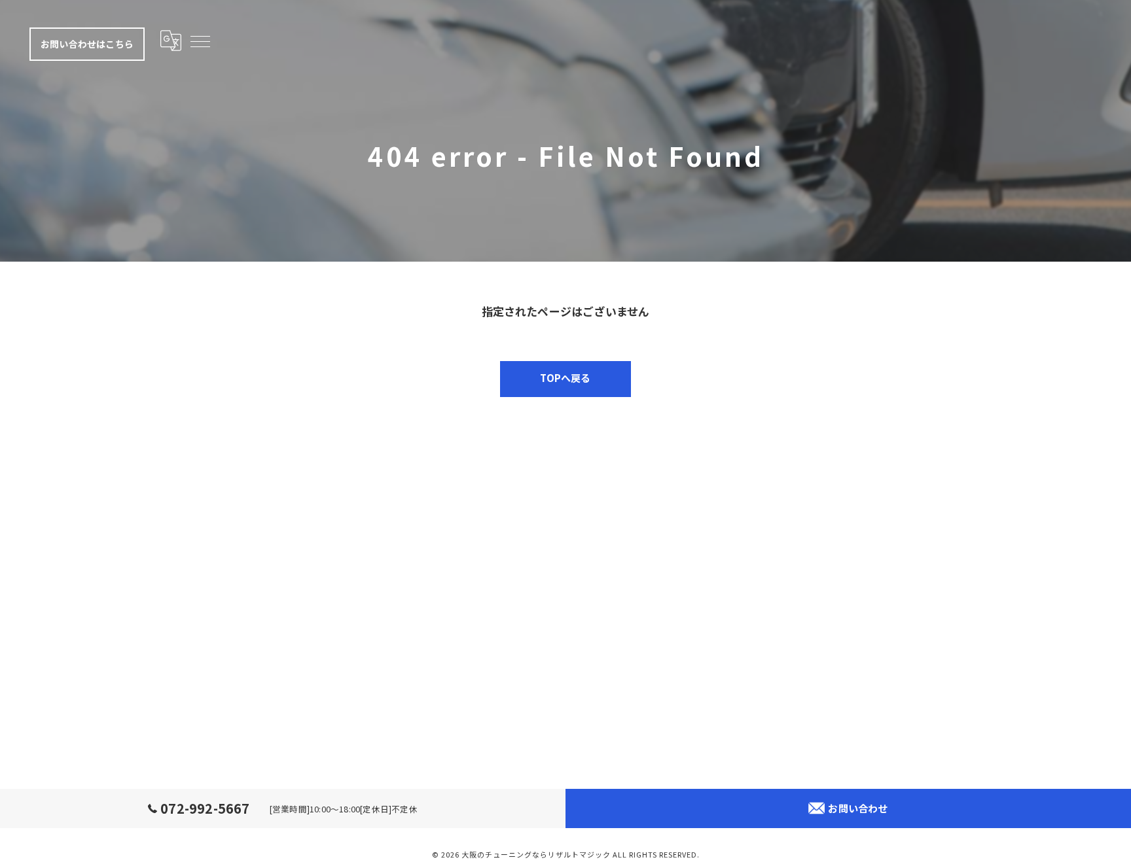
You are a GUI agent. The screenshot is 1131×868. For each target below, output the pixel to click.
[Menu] (200, 40)
